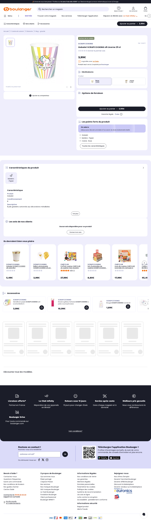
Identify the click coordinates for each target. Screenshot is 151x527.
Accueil (6, 31)
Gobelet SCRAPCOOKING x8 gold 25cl (15, 267)
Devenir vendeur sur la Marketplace (128, 487)
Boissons (30, 31)
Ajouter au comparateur (40, 95)
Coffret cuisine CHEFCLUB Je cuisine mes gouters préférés (70, 268)
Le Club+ (96, 61)
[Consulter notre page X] (43, 460)
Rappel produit (83, 506)
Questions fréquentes (12, 479)
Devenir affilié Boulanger (123, 482)
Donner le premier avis (96, 51)
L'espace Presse (46, 482)
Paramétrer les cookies (86, 487)
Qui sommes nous (47, 476)
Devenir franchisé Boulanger (125, 479)
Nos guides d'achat (11, 487)
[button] (149, 16)
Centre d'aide (9, 489)
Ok (65, 454)
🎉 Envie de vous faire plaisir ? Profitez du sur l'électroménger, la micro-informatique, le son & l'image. (75, 1)
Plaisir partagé (45, 479)
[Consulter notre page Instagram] (47, 460)
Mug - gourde (40, 31)
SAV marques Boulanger (49, 489)
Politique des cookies (85, 489)
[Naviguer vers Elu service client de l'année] (130, 497)
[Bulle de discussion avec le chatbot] (143, 514)
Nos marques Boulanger (49, 487)
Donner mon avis (75, 232)
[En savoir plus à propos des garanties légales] (121, 114)
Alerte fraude (82, 509)
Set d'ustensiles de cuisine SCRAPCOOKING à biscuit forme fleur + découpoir (97, 268)
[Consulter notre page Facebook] (39, 460)
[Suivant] (70, 87)
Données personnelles (86, 484)
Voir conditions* (75, 431)
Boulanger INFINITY (47, 500)
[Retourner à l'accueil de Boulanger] (17, 9)
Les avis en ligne (83, 494)
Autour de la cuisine (86, 38)
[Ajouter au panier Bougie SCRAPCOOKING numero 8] (128, 306)
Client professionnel (48, 497)
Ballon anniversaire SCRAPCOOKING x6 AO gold (42, 268)
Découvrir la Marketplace (124, 484)
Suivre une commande (13, 482)
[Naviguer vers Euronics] (130, 491)
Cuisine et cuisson (17, 31)
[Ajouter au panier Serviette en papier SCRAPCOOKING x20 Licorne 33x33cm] (41, 307)
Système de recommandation (89, 492)
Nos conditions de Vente (86, 476)
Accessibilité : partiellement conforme (92, 500)
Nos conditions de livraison (14, 484)
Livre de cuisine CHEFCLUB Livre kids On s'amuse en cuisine (125, 268)
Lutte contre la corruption (87, 497)
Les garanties (82, 479)
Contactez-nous (10, 476)
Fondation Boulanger (48, 494)
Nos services (45, 484)
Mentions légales (83, 482)
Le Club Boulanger (47, 492)
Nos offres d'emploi (121, 476)
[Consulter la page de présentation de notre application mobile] (103, 457)
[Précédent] (67, 87)
